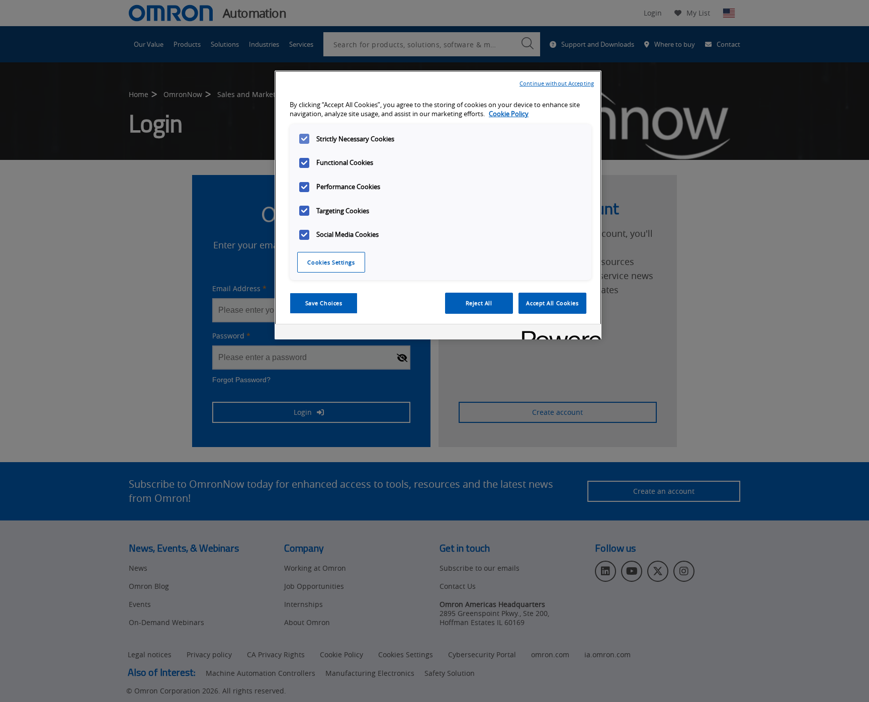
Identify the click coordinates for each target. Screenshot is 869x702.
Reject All (479, 303)
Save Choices (323, 303)
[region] (438, 205)
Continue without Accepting (556, 83)
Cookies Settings (331, 262)
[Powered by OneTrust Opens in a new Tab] (558, 333)
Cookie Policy (509, 114)
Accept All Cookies (552, 303)
